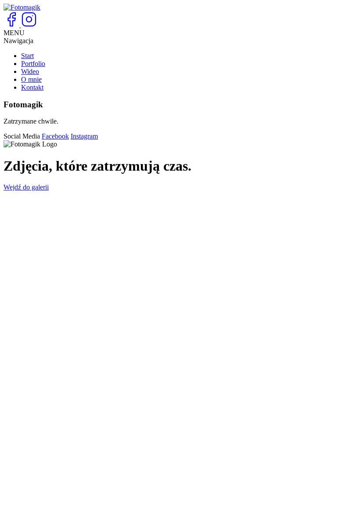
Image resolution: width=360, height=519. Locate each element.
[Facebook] (12, 25)
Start (27, 55)
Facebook (55, 136)
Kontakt (32, 87)
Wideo (30, 71)
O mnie (31, 79)
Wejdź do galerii (26, 187)
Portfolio (33, 63)
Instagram (84, 136)
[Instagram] (29, 25)
